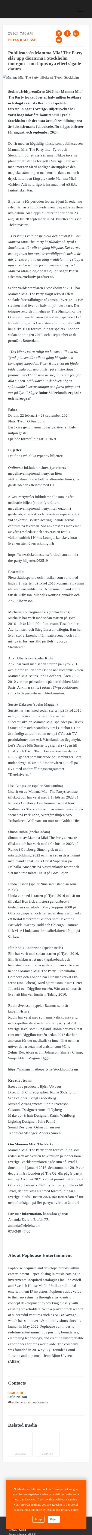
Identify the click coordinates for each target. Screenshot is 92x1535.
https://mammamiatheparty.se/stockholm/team (43, 1069)
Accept (38, 1519)
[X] (59, 33)
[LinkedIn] (76, 33)
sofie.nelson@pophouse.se (30, 1402)
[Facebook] (67, 33)
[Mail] (59, 40)
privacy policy (70, 1509)
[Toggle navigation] (81, 10)
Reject (54, 1519)
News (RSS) (17, 1529)
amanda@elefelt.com (24, 1226)
